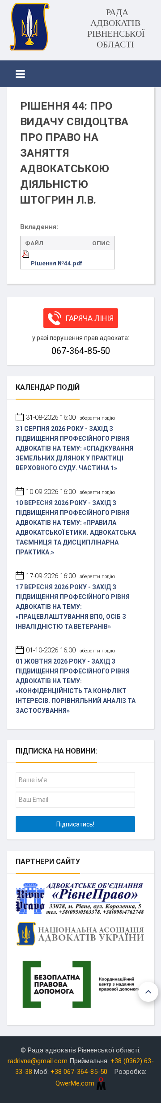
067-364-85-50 (80, 350)
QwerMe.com (75, 1083)
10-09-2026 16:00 (70, 492)
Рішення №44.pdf (56, 263)
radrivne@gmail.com (38, 1061)
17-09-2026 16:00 (70, 576)
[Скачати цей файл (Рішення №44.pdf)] (26, 263)
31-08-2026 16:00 (70, 417)
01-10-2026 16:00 (70, 650)
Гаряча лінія (90, 318)
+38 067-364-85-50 (79, 1072)
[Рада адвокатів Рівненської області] (29, 27)
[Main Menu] (20, 73)
